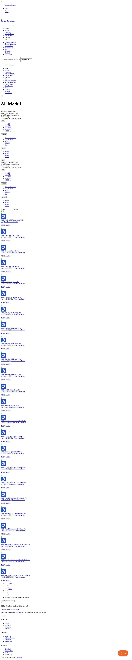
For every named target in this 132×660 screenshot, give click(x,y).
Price (3, 120)
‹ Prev (10, 583)
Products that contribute (12, 115)
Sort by (16, 209)
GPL (6, 141)
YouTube (7, 628)
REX (2, 225)
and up (7, 151)
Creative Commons (10, 138)
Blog (6, 652)
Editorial (7, 143)
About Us (8, 636)
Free (6, 39)
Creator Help (9, 651)
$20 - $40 (8, 126)
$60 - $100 (8, 129)
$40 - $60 (8, 127)
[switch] (17, 111)
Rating (3, 148)
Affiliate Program (10, 638)
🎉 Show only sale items (8, 111)
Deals (6, 49)
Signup (7, 12)
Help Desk (8, 649)
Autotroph (18, 657)
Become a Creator (10, 5)
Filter (3, 160)
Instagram (8, 627)
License (4, 134)
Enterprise (8, 640)
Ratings (4, 197)
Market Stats (8, 641)
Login (6, 8)
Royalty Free (9, 139)
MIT (6, 145)
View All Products (10, 42)
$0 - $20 (7, 124)
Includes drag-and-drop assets (12, 119)
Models (8, 225)
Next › (10, 589)
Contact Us (8, 654)
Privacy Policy (14, 609)
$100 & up (8, 131)
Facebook (8, 625)
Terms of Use (5, 609)
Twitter (7, 623)
